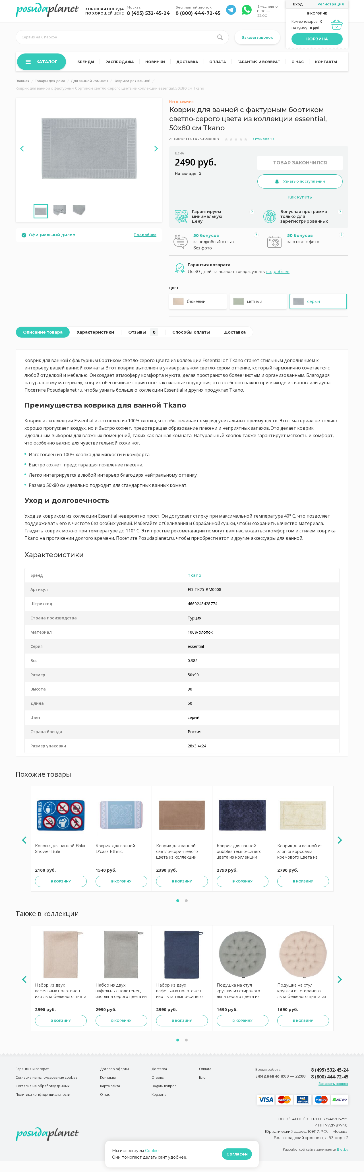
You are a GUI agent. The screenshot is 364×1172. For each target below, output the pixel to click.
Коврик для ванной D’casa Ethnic (115, 848)
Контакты (326, 62)
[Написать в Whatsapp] (231, 13)
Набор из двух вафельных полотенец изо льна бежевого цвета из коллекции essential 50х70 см (60, 992)
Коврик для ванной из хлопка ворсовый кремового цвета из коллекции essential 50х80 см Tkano (299, 852)
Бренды (85, 62)
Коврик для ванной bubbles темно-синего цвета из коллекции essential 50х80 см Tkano (242, 852)
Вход (298, 4)
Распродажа (120, 62)
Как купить (300, 197)
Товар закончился (300, 163)
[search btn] (220, 37)
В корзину (61, 881)
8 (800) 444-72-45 (197, 13)
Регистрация (330, 4)
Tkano (194, 575)
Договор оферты (114, 1069)
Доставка (187, 62)
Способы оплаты (191, 332)
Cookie (152, 1150)
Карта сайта (110, 1086)
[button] (177, 900)
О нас (297, 62)
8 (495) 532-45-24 (148, 13)
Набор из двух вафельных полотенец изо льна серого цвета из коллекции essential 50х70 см (121, 992)
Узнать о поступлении (304, 181)
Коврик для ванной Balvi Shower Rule (60, 848)
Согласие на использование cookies (46, 1077)
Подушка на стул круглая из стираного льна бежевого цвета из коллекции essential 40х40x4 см (301, 992)
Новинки (155, 62)
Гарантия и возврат (258, 62)
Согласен (237, 1154)
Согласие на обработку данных (42, 1086)
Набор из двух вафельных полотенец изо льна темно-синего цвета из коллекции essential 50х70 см (179, 992)
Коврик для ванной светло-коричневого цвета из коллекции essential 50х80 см (177, 852)
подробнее (277, 271)
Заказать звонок (257, 37)
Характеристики (95, 332)
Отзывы (142, 332)
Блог (203, 1077)
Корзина (317, 39)
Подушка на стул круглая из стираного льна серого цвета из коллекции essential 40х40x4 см (238, 992)
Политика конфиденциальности (43, 1094)
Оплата (217, 62)
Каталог (46, 61)
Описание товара (43, 332)
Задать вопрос (164, 1086)
